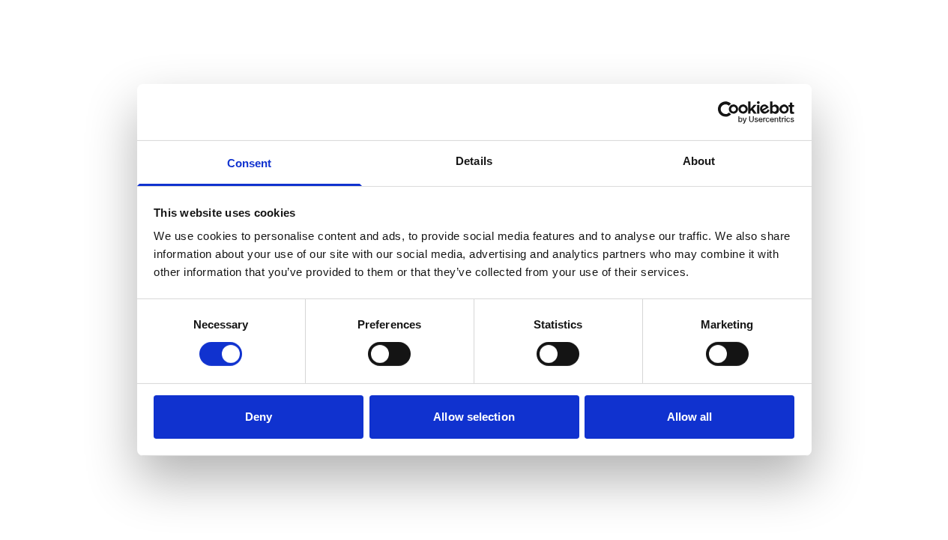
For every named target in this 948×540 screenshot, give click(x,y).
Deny (258, 416)
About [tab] (699, 160)
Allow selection (474, 416)
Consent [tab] (249, 163)
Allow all (690, 416)
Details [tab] (474, 160)
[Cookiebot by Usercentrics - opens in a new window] (728, 111)
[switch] (389, 354)
